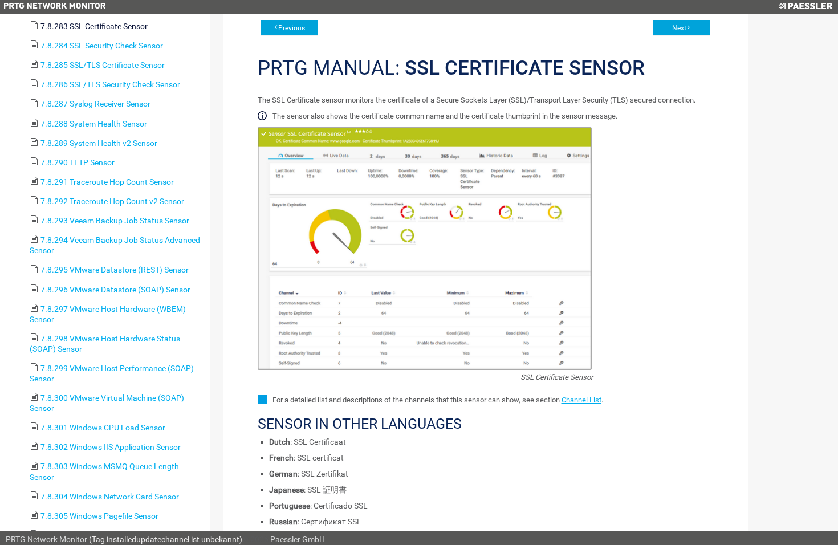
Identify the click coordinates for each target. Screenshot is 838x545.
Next (679, 28)
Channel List (581, 400)
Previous (291, 28)
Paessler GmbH (297, 539)
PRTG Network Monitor (46, 539)
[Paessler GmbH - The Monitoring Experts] (805, 6)
